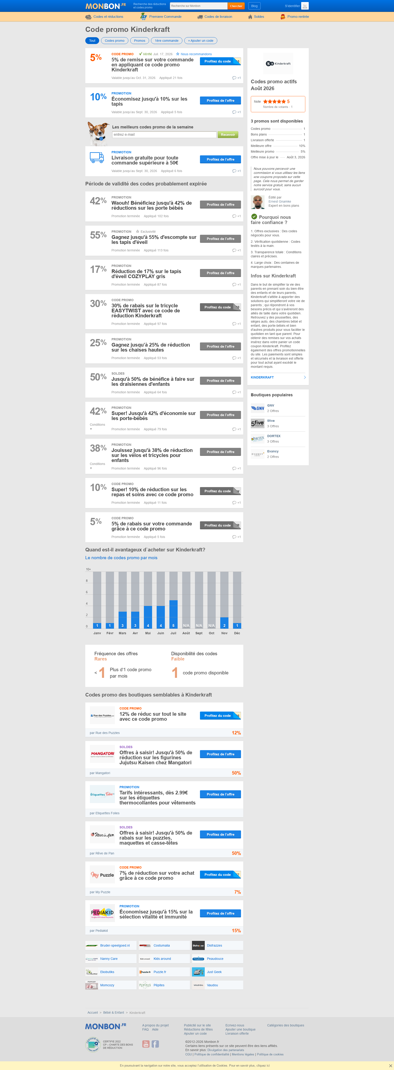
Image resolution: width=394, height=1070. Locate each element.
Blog (254, 6)
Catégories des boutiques (285, 1025)
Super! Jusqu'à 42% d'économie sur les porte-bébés (153, 415)
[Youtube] (146, 1044)
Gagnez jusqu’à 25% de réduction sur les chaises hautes (150, 347)
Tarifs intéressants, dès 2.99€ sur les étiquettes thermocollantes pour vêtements (157, 798)
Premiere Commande (165, 16)
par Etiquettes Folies (104, 813)
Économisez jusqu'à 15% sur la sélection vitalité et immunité (156, 914)
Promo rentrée (298, 16)
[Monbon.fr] (106, 5)
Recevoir (228, 134)
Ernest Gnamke (280, 201)
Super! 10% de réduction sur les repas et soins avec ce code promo (152, 492)
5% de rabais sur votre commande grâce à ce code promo (151, 526)
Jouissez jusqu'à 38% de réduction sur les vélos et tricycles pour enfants (152, 455)
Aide (155, 1029)
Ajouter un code (195, 1033)
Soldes (259, 16)
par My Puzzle (100, 892)
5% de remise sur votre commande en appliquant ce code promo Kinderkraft (152, 65)
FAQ (146, 1029)
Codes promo (114, 40)
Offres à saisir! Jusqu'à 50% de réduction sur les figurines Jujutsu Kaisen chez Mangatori (155, 757)
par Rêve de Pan (102, 853)
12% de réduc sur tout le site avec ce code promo (152, 716)
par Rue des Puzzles (105, 733)
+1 (239, 78)
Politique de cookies (270, 1054)
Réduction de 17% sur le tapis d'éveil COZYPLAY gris (146, 274)
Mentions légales (243, 1054)
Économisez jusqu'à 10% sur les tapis (149, 101)
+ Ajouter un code (200, 40)
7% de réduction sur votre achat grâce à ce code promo (156, 875)
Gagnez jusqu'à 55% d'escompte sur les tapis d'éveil (154, 239)
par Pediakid (99, 930)
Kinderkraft (262, 377)
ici (268, 1065)
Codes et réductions (108, 16)
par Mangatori (100, 773)
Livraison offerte (237, 1033)
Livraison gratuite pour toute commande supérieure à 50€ (144, 160)
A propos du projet (155, 1025)
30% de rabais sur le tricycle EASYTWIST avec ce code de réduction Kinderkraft (145, 310)
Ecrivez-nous (235, 1025)
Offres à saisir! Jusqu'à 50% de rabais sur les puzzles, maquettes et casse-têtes (155, 838)
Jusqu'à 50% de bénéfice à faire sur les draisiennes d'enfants (152, 381)
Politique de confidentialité (211, 1054)
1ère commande (167, 40)
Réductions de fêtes (198, 1029)
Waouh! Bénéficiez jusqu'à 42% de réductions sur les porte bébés (151, 205)
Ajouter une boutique (241, 1029)
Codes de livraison (218, 16)
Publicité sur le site (197, 1025)
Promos (139, 40)
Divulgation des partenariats (225, 1050)
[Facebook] (156, 1044)
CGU (188, 1054)
